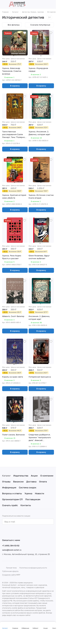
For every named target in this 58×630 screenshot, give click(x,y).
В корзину (15, 86)
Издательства (20, 475)
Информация (9, 487)
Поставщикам (32, 499)
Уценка (28, 493)
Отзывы (6, 481)
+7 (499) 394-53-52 (10, 545)
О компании (46, 475)
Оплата (43, 481)
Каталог (6, 475)
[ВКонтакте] (3, 531)
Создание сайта (9, 575)
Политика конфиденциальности (33, 568)
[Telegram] (9, 531)
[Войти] (47, 4)
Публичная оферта (10, 571)
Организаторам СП (12, 499)
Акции (34, 475)
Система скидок (27, 487)
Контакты (26, 505)
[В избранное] (24, 33)
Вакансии (18, 481)
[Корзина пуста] (52, 4)
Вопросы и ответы (12, 493)
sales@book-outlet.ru (11, 550)
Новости (39, 493)
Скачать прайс (10, 505)
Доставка (31, 481)
